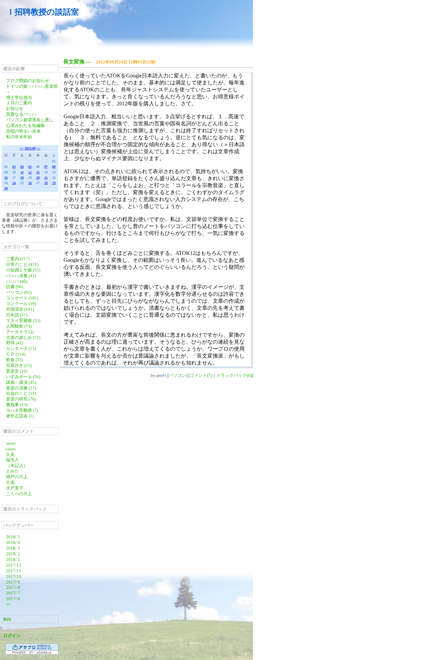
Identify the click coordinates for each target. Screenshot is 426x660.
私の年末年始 (19, 136)
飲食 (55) (14, 359)
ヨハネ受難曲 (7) (22, 410)
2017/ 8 (13, 587)
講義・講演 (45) (21, 382)
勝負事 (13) (16, 404)
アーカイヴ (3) (20, 331)
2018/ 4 (13, 542)
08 (54, 166)
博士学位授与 (19, 97)
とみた (12, 471)
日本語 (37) (16, 314)
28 (46, 183)
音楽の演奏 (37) (21, 387)
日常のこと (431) (22, 264)
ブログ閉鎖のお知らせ (27, 80)
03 (14, 166)
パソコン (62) (19, 292)
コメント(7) (201, 375)
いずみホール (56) (23, 376)
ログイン (12, 635)
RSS (7, 619)
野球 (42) (14, 342)
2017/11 (13, 570)
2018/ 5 (13, 536)
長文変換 (74, 61)
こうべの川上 (21, 493)
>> (39, 148)
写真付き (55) (19, 365)
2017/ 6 (13, 598)
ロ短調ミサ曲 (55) (23, 270)
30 (6, 188)
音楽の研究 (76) (21, 398)
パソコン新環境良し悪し (30, 119)
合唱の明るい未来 (23, 131)
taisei (11, 443)
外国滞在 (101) (20, 309)
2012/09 (30, 148)
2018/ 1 (13, 559)
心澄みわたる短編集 (25, 125)
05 (30, 166)
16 (6, 177)
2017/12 (13, 565)
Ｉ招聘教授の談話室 (43, 12)
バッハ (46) (16, 281)
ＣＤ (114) (15, 354)
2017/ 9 (13, 582)
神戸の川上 (17, 476)
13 (38, 172)
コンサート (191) (22, 297)
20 (38, 177)
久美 (10, 454)
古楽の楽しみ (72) (23, 337)
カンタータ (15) (21, 348)
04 (22, 166)
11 (22, 172)
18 (22, 177)
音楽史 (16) (16, 371)
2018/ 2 (13, 553)
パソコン (177, 375)
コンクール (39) (21, 303)
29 (54, 183)
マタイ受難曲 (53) (23, 320)
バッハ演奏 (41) (21, 275)
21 (46, 177)
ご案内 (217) (18, 258)
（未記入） (17, 465)
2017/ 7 (13, 593)
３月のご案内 (19, 102)
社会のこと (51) (21, 393)
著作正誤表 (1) (20, 415)
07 (46, 166)
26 (30, 183)
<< (22, 148)
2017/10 (13, 576)
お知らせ (14, 108)
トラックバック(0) (234, 375)
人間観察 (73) (19, 326)
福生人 (12, 459)
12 (30, 172)
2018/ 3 (13, 548)
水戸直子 (14, 488)
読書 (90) (14, 286)
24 (14, 183)
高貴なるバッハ (21, 114)
